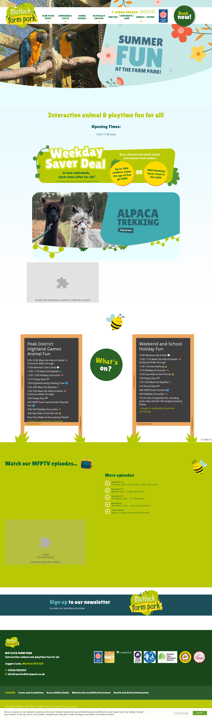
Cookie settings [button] (181, 712)
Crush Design (71, 706)
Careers (10, 692)
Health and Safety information (131, 692)
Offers (150, 17)
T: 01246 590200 (124, 12)
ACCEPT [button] (199, 713)
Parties (113, 17)
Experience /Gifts (65, 17)
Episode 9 (131, 504)
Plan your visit (48, 17)
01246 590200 (17, 670)
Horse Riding (82, 17)
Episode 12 (134, 483)
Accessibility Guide (58, 692)
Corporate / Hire (126, 17)
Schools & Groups (99, 17)
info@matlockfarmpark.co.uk (26, 674)
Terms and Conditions (31, 692)
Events (140, 17)
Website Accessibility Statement (91, 692)
